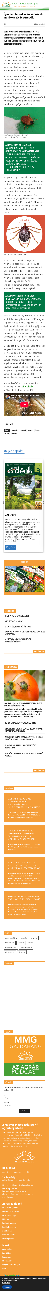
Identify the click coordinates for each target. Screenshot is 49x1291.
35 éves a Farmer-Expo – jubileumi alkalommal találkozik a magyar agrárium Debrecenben (21, 835)
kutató (37, 430)
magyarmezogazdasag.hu (25, 4)
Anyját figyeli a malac (14, 621)
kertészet (21, 943)
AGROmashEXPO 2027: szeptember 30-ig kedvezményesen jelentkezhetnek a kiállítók (24, 803)
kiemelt (30, 943)
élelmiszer (22, 952)
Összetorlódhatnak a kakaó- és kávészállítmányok (18, 640)
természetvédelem (26, 947)
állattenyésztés (9, 952)
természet (14, 434)
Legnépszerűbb (11, 667)
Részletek (6, 1283)
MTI (5, 24)
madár (7, 434)
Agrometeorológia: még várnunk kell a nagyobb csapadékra (25, 633)
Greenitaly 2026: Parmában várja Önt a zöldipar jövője (24, 898)
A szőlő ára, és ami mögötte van (18, 626)
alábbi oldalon (27, 386)
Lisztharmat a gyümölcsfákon (17, 616)
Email (5, 1095)
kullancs (30, 430)
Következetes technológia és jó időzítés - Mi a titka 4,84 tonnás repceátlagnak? (24, 865)
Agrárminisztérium (11, 938)
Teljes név (6, 1102)
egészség (24, 938)
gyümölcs (34, 938)
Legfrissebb (9, 611)
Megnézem (10, 547)
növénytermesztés (10, 947)
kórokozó (23, 430)
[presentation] (4, 502)
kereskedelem (9, 943)
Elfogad (7, 1287)
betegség (14, 430)
